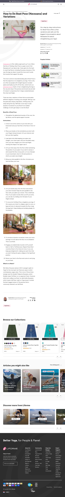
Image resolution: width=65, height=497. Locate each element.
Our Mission (28, 450)
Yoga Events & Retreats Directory (38, 455)
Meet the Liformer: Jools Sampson (10, 386)
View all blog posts (54, 364)
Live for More (8, 11)
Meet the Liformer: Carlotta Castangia (48, 386)
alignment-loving (8, 87)
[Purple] (8, 343)
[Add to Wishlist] (19, 324)
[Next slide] (60, 356)
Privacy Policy (49, 487)
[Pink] (62, 343)
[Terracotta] (12, 343)
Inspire (6, 371)
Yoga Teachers (51, 371)
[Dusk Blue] (10, 343)
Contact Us (58, 472)
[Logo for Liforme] (32, 4)
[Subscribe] (16, 463)
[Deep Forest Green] (5, 343)
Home (4, 11)
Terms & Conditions (58, 487)
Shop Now (15, 418)
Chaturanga (6, 64)
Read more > (52, 68)
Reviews (37, 467)
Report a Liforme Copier (27, 465)
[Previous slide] (57, 356)
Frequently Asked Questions (58, 461)
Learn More (41, 418)
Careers (27, 472)
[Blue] (27, 343)
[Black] (7, 343)
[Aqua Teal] (43, 343)
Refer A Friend (38, 459)
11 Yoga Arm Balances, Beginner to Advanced (29, 385)
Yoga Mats (48, 451)
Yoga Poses (44, 21)
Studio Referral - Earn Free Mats (38, 463)
